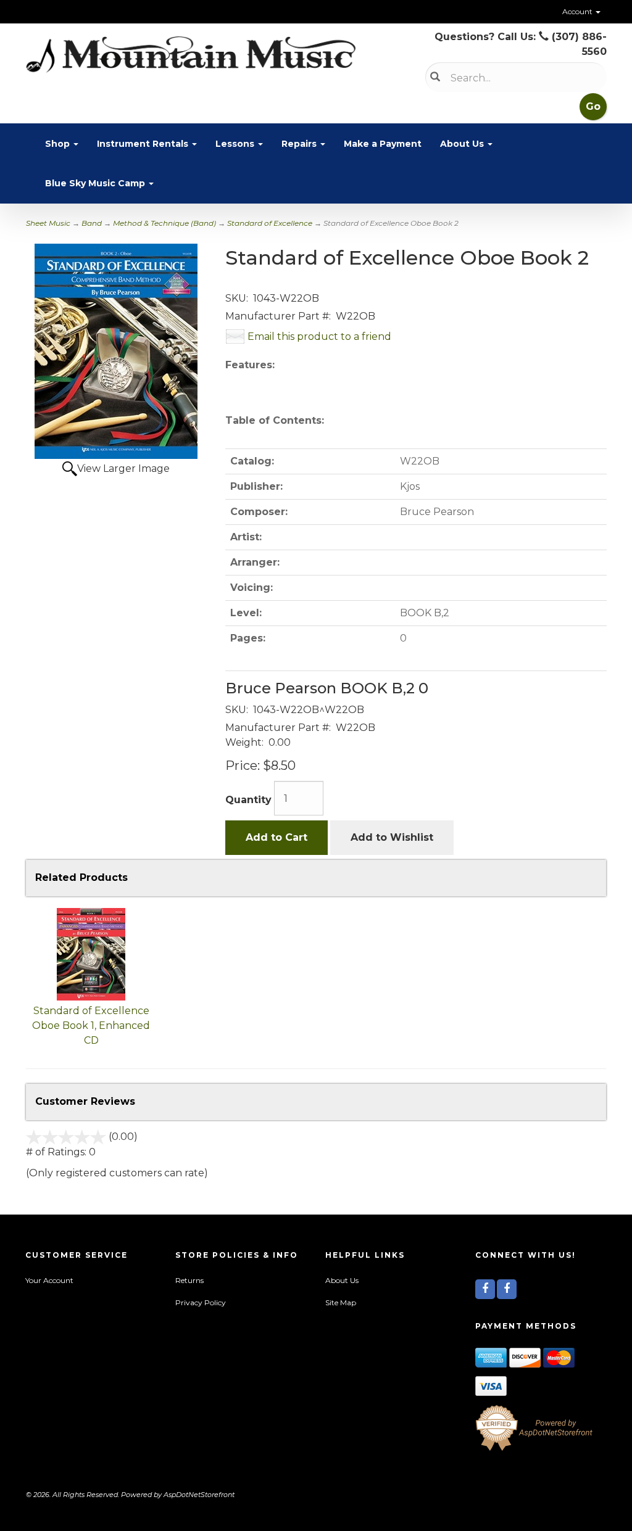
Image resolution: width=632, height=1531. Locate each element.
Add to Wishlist (392, 837)
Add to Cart (276, 837)
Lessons (236, 143)
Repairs (300, 143)
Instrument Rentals (144, 143)
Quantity (248, 800)
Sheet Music (48, 223)
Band (91, 223)
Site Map (340, 1302)
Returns (189, 1280)
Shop (58, 143)
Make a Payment (383, 143)
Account (578, 11)
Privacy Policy (200, 1302)
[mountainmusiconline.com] (191, 55)
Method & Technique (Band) (164, 223)
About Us (463, 143)
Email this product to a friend (319, 336)
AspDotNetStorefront (199, 1494)
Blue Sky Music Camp (96, 183)
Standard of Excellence (269, 223)
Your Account (49, 1280)
